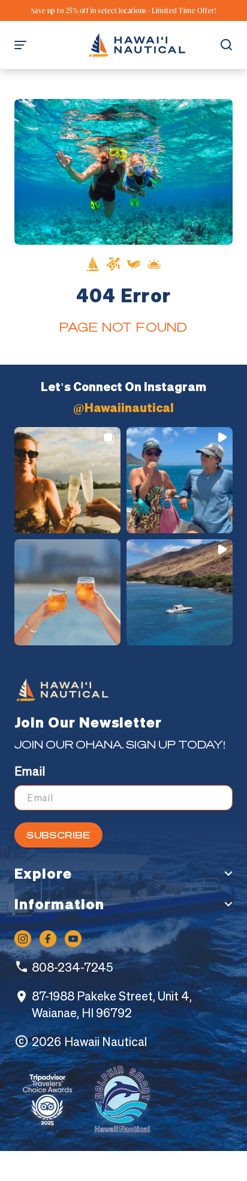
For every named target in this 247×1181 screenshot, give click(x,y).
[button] (26, 45)
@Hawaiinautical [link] (123, 407)
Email (29, 771)
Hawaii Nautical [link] (105, 1041)
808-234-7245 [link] (72, 967)
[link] (137, 45)
